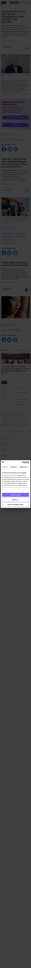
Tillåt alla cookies (16, 495)
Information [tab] (13, 467)
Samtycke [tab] (5, 467)
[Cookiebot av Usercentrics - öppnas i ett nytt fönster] (22, 462)
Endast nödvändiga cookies (15, 504)
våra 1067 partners (11, 475)
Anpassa (14, 499)
